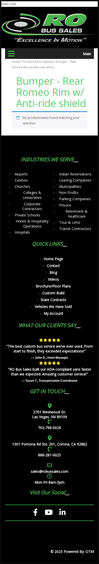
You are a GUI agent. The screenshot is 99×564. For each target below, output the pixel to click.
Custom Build (53, 292)
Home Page (53, 258)
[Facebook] (35, 512)
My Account (53, 313)
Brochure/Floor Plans (53, 286)
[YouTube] (49, 512)
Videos (53, 279)
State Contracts (53, 299)
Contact (53, 265)
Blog (53, 272)
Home (16, 61)
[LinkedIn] (63, 512)
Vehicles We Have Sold (53, 306)
